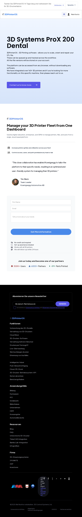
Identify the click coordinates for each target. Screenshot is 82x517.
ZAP (11, 464)
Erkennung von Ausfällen (19, 355)
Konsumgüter (15, 414)
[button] (71, 5)
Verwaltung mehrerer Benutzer (21, 342)
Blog (11, 429)
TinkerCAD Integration (18, 439)
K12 (11, 397)
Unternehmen (15, 407)
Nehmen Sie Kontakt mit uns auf (43, 491)
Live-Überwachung (17, 348)
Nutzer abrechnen (16, 376)
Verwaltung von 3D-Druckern (21, 331)
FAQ (11, 432)
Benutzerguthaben (17, 379)
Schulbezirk (14, 401)
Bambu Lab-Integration (19, 442)
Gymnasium (14, 394)
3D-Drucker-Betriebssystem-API (23, 372)
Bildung (12, 390)
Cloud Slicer (14, 335)
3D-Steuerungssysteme (19, 457)
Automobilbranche (17, 418)
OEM (12, 411)
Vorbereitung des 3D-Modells (21, 328)
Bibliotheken (14, 404)
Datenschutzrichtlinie (33, 307)
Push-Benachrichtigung (19, 366)
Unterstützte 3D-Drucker (20, 436)
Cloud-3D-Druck (16, 369)
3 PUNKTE (14, 460)
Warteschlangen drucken (19, 352)
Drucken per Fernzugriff (19, 345)
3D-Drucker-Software (18, 338)
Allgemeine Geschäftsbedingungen (53, 307)
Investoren (14, 467)
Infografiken (14, 446)
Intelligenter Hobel (17, 362)
